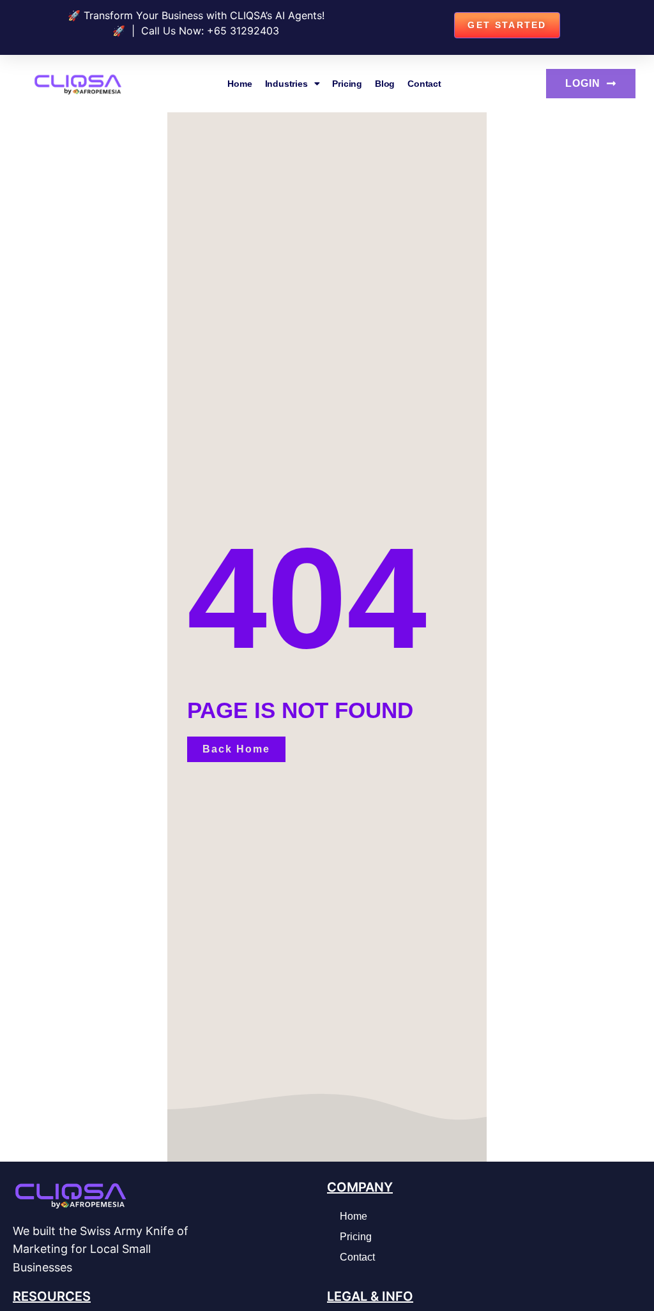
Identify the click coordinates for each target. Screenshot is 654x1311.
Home (239, 84)
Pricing (347, 84)
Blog (385, 84)
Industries (286, 84)
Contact (424, 84)
